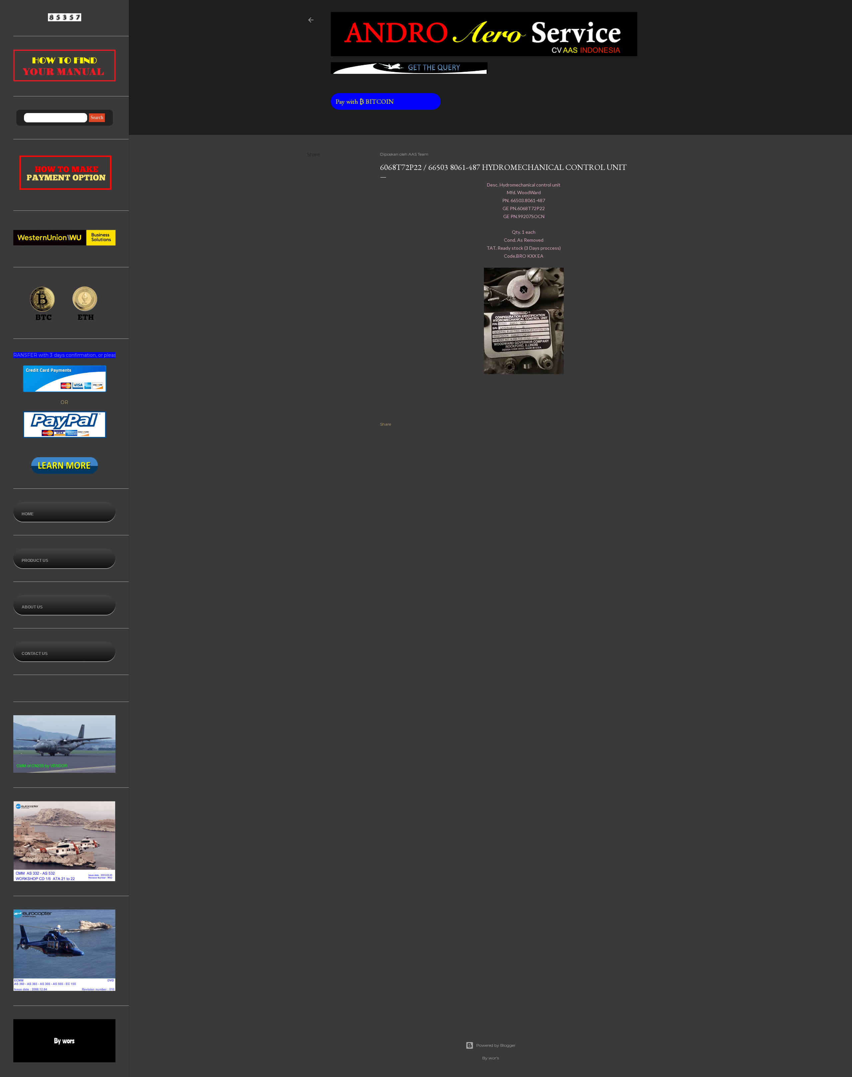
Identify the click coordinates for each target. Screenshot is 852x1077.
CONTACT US (35, 653)
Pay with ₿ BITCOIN (391, 101)
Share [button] (313, 155)
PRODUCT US (35, 560)
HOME (28, 514)
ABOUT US (32, 607)
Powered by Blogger (496, 1045)
